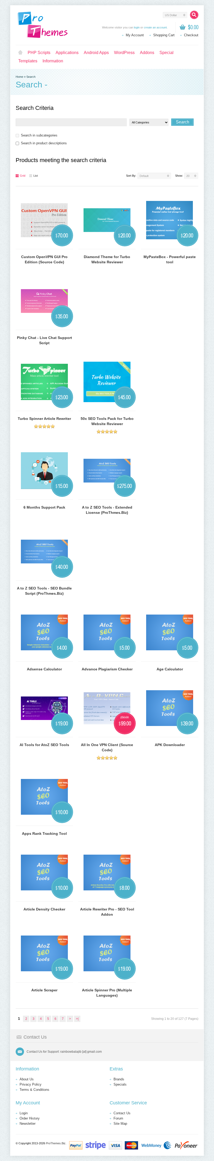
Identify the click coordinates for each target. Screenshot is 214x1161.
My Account (135, 35)
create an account (155, 27)
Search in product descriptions (44, 143)
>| (77, 1019)
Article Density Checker (44, 909)
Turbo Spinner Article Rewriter (44, 418)
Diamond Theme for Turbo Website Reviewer (107, 259)
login (137, 27)
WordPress (124, 52)
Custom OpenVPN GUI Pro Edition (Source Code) (44, 259)
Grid (22, 175)
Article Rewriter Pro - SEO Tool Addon (107, 911)
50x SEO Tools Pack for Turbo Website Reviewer (107, 421)
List (35, 175)
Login (24, 1113)
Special (166, 52)
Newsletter (27, 1124)
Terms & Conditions (34, 1090)
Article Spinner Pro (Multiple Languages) (107, 992)
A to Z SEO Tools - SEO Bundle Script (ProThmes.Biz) (44, 591)
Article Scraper (44, 990)
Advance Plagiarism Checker (107, 669)
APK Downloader (170, 745)
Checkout (191, 35)
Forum (118, 1118)
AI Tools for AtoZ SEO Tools (44, 745)
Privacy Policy (30, 1084)
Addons (147, 52)
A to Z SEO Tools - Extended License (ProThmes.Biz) (107, 510)
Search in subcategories (39, 135)
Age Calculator (170, 669)
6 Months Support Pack (44, 507)
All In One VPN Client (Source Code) (107, 747)
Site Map (120, 1124)
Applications (67, 52)
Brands (119, 1079)
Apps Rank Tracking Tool (44, 833)
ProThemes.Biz (56, 1143)
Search (30, 76)
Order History (30, 1118)
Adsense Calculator (44, 669)
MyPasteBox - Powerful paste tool (170, 259)
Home (20, 53)
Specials (120, 1084)
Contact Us (122, 1113)
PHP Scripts (39, 52)
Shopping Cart (164, 35)
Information (53, 61)
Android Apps (96, 52)
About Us (27, 1079)
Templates (27, 61)
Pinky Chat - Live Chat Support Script (44, 340)
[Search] (194, 15)
